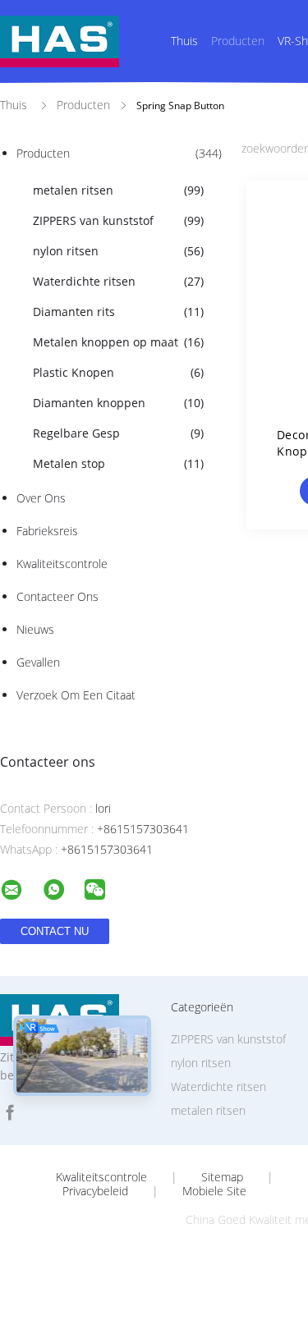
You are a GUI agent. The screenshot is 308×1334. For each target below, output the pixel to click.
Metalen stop (118, 463)
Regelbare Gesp (118, 433)
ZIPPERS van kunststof (118, 220)
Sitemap (222, 1177)
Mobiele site (214, 1191)
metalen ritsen (118, 190)
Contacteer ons (57, 596)
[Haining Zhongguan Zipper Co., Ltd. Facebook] (10, 1113)
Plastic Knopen (118, 372)
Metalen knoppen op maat (118, 342)
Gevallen (38, 662)
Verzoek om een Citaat (76, 695)
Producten (237, 40)
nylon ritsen (118, 251)
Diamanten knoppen (118, 402)
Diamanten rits (118, 311)
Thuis (184, 40)
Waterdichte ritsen (118, 281)
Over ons (41, 498)
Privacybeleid (95, 1191)
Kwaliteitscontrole (62, 563)
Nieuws (35, 629)
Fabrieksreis (47, 531)
